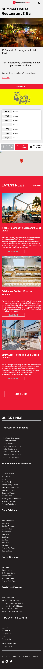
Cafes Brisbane (10, 557)
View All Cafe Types (9, 581)
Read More (6, 78)
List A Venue (6, 634)
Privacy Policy (7, 646)
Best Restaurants (10, 441)
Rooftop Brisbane (8, 526)
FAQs (4, 636)
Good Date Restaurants (12, 446)
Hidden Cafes (7, 576)
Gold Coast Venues (12, 587)
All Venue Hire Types (9, 501)
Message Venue (37, 147)
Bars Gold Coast (8, 598)
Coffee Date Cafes (8, 573)
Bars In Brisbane (8, 521)
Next (39, 32)
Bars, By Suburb (8, 551)
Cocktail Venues (8, 496)
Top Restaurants (9, 444)
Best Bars (5, 523)
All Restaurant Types (11, 457)
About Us (5, 628)
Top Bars (5, 545)
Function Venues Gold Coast (12, 603)
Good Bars (6, 540)
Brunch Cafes (7, 570)
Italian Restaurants (10, 449)
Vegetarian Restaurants (12, 455)
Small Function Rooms (10, 490)
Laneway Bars (7, 529)
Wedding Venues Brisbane (11, 499)
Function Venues (8, 474)
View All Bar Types (8, 548)
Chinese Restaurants (11, 452)
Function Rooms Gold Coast (12, 606)
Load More (21, 394)
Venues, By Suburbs (9, 504)
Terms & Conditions (9, 644)
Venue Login (6, 639)
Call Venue (25, 147)
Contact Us (6, 631)
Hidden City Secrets (15, 617)
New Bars (5, 537)
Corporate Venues (8, 493)
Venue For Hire (7, 482)
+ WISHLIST (21, 87)
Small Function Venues (10, 488)
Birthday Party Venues (10, 485)
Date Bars (5, 534)
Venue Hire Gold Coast (10, 609)
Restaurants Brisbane (15, 427)
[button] (21, 161)
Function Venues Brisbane (16, 463)
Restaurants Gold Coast (10, 601)
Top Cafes (5, 567)
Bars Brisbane (10, 510)
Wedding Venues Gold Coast (12, 612)
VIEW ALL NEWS (36, 185)
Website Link (9, 147)
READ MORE (13, 251)
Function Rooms (8, 477)
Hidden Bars (6, 532)
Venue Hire (6, 479)
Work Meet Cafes (8, 578)
